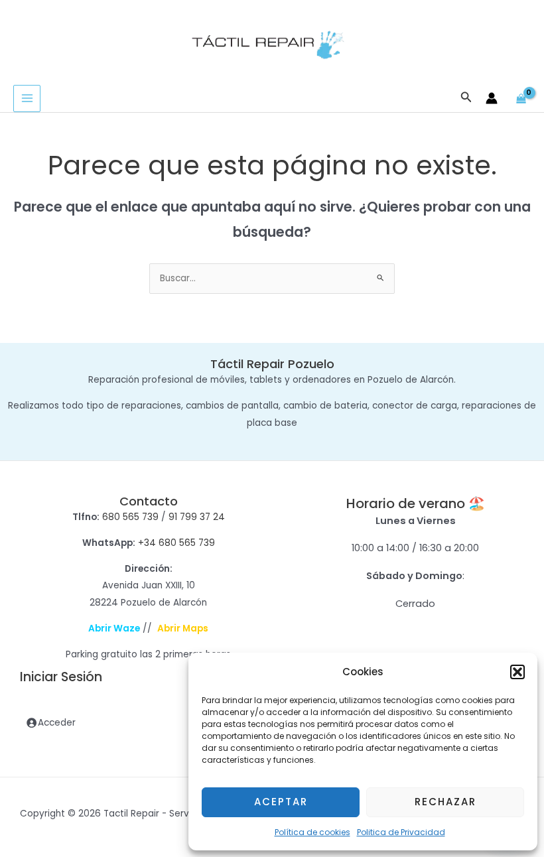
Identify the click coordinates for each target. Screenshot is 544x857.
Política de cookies (312, 832)
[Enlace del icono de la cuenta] (492, 98)
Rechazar (445, 802)
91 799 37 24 (197, 517)
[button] (517, 672)
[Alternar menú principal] (26, 98)
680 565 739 (130, 517)
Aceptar (281, 802)
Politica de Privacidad (401, 832)
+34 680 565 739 (176, 543)
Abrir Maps (182, 628)
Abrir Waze (114, 628)
